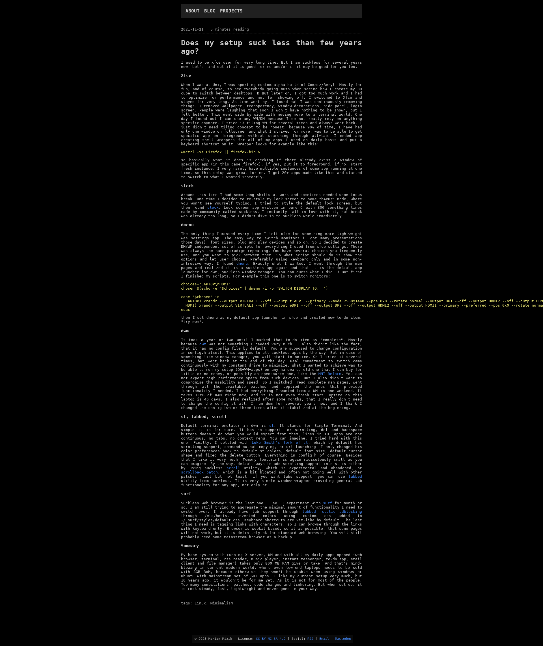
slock (213, 207)
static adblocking (342, 511)
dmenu (242, 263)
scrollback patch (199, 472)
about (193, 11)
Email (324, 639)
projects (231, 11)
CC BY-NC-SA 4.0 (271, 639)
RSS (310, 639)
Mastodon (343, 639)
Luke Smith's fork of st (280, 442)
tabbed (355, 476)
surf (327, 503)
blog (210, 11)
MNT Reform (329, 374)
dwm (202, 344)
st (271, 425)
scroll (233, 468)
